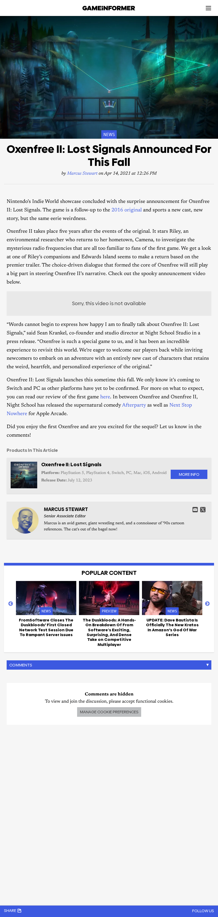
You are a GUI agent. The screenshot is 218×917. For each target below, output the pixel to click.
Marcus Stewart (82, 173)
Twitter (203, 509)
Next (207, 604)
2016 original (126, 210)
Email (195, 509)
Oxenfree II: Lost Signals (71, 464)
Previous (10, 604)
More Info (189, 474)
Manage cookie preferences (109, 712)
